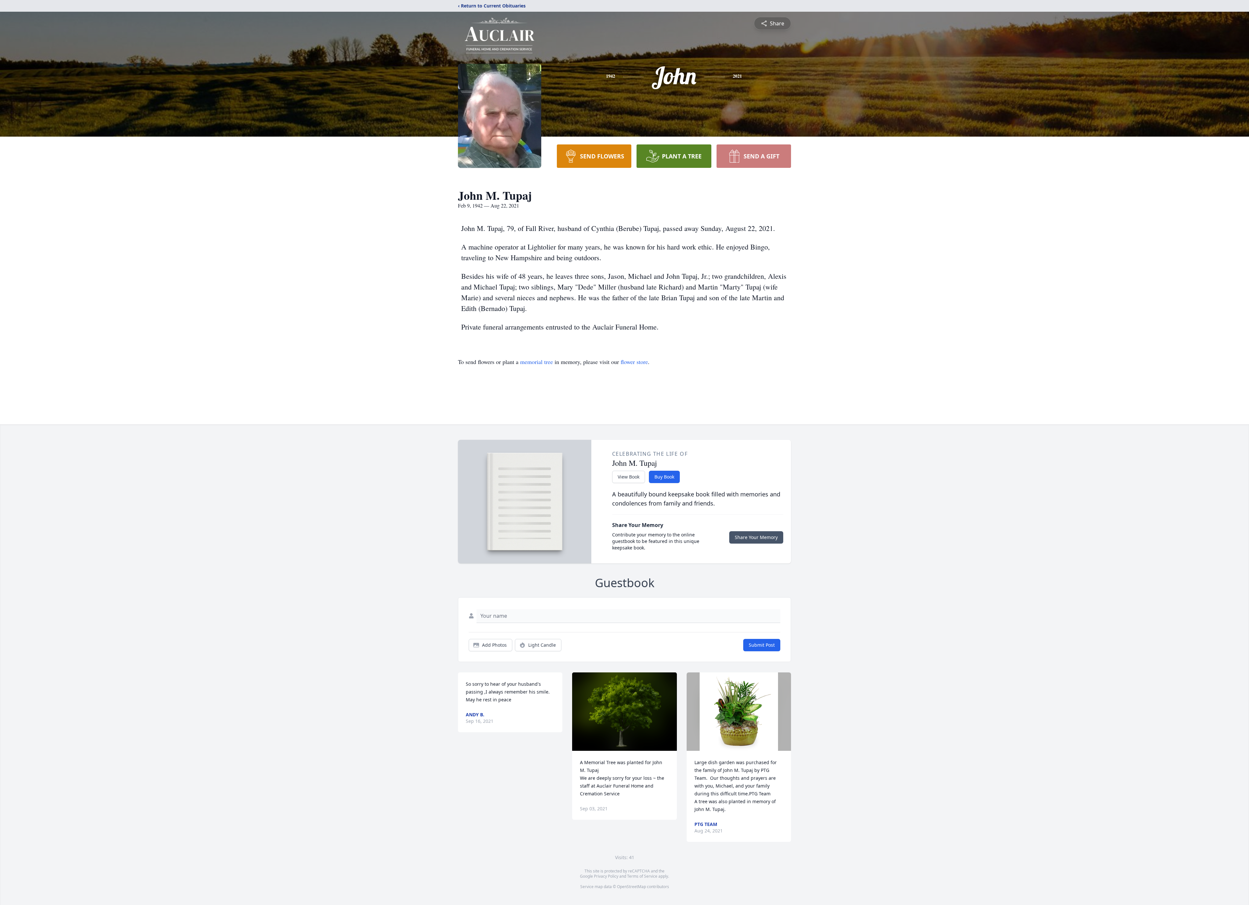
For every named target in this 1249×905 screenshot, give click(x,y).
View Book (628, 477)
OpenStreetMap (631, 886)
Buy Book (664, 477)
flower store (634, 362)
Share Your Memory (756, 537)
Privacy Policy (606, 876)
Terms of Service (642, 876)
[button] (624, 711)
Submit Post (762, 645)
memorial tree (536, 362)
